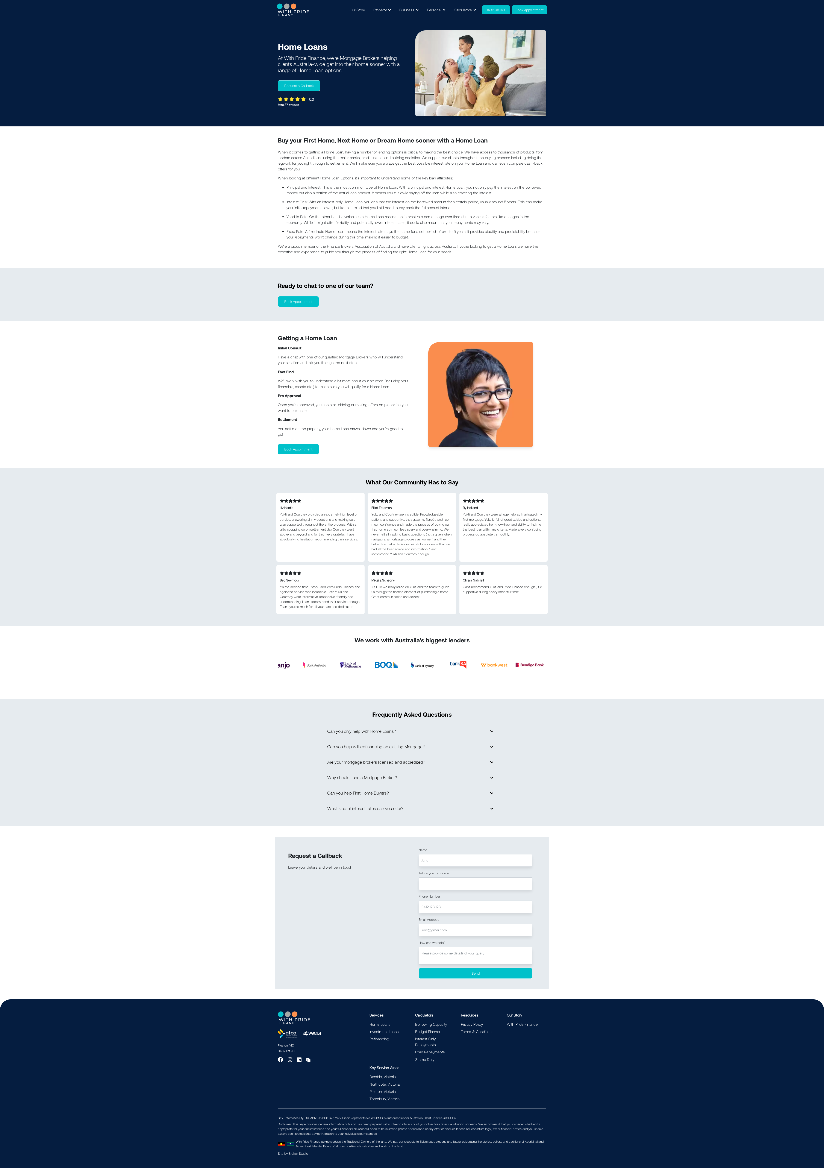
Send (476, 973)
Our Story (357, 10)
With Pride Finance (522, 1024)
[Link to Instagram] (291, 1059)
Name (423, 850)
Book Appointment (529, 10)
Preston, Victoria (383, 1091)
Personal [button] (434, 10)
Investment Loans (384, 1031)
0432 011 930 (496, 10)
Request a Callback (299, 85)
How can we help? (432, 943)
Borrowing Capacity (431, 1024)
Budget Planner (427, 1031)
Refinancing (379, 1038)
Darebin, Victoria (383, 1076)
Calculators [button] (463, 10)
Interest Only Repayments (425, 1041)
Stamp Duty (424, 1059)
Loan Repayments (430, 1052)
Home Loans (380, 1024)
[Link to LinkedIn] (300, 1059)
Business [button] (406, 10)
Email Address (429, 919)
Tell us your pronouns (434, 873)
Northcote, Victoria (385, 1084)
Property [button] (380, 10)
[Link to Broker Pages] (308, 1059)
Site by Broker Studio (293, 1153)
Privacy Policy (472, 1024)
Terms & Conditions (477, 1031)
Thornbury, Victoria (385, 1098)
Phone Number (429, 896)
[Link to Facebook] (281, 1059)
